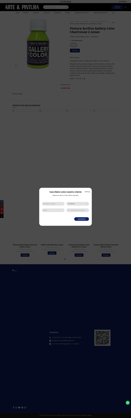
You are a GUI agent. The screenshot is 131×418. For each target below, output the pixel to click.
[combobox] (68, 210)
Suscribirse (81, 219)
